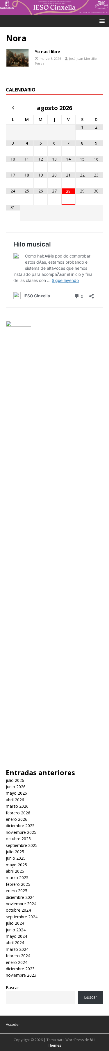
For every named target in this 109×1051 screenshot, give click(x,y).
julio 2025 (15, 851)
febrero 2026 (18, 813)
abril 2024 (15, 942)
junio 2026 (16, 786)
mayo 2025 (16, 865)
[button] (101, 21)
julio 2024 (15, 923)
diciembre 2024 (20, 897)
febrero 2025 (18, 884)
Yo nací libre (47, 51)
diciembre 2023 (20, 968)
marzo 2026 (17, 806)
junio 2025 (16, 858)
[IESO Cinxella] (54, 12)
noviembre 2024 (21, 903)
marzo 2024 (17, 949)
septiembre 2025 (21, 845)
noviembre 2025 (21, 832)
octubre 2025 (18, 838)
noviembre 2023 (21, 975)
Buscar (12, 987)
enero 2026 (16, 819)
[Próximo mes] (96, 108)
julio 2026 (15, 780)
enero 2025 (16, 890)
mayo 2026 (16, 793)
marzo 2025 (17, 877)
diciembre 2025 (20, 825)
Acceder (13, 1024)
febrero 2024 (18, 955)
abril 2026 (15, 799)
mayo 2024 (16, 936)
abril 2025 (15, 871)
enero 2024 (16, 962)
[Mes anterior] (13, 108)
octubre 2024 (18, 910)
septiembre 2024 (21, 916)
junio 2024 (16, 930)
